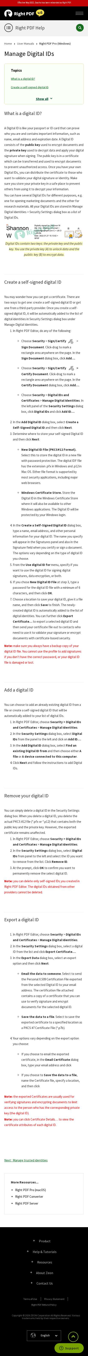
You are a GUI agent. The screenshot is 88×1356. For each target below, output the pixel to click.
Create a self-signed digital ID (29, 87)
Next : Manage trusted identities (26, 1160)
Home (8, 43)
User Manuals (25, 43)
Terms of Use (30, 1299)
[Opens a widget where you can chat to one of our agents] (69, 1348)
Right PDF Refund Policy (44, 1304)
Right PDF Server (26, 1203)
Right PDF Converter (29, 1197)
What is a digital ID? (23, 79)
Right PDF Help (30, 28)
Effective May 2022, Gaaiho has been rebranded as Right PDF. (45, 2)
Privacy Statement (54, 1299)
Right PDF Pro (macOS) (30, 1190)
